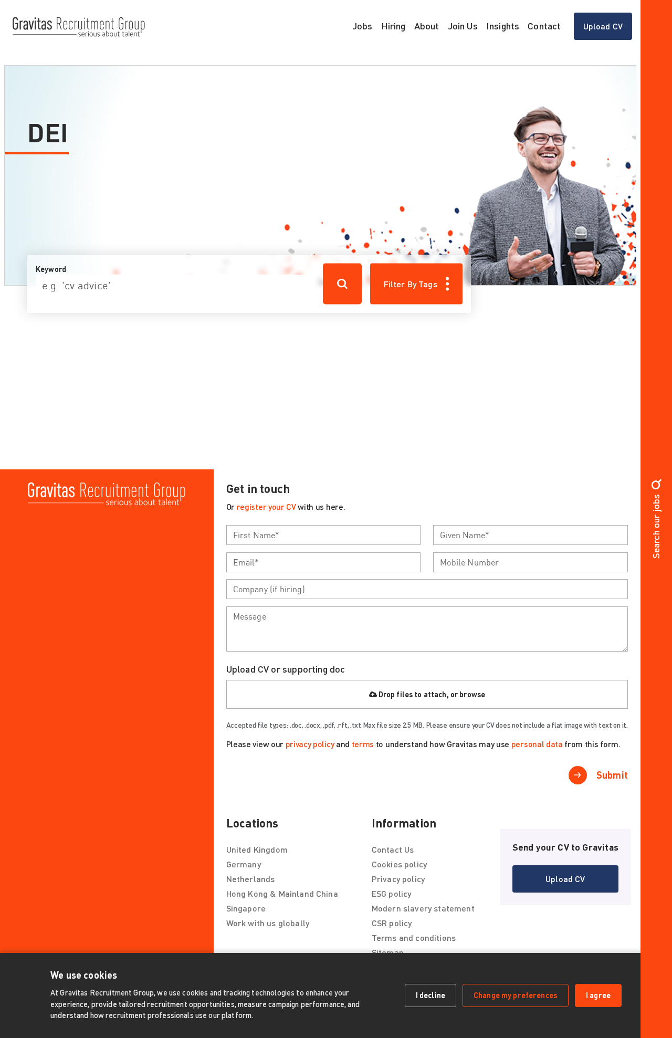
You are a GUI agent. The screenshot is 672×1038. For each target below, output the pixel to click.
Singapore (246, 908)
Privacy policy (398, 879)
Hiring (393, 26)
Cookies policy (399, 864)
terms (363, 744)
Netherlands (250, 879)
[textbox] (323, 535)
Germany (243, 864)
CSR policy (392, 923)
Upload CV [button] (607, 29)
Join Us (463, 26)
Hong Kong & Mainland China (282, 893)
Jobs (362, 26)
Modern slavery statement (423, 908)
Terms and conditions (414, 937)
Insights (502, 26)
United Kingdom (257, 849)
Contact (544, 26)
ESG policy (392, 893)
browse (472, 694)
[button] (565, 879)
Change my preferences (516, 995)
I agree (598, 995)
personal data (537, 744)
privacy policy (310, 744)
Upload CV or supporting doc (285, 669)
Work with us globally (267, 923)
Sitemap (388, 952)
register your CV (266, 506)
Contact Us (393, 849)
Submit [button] (612, 775)
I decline (430, 995)
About (426, 26)
